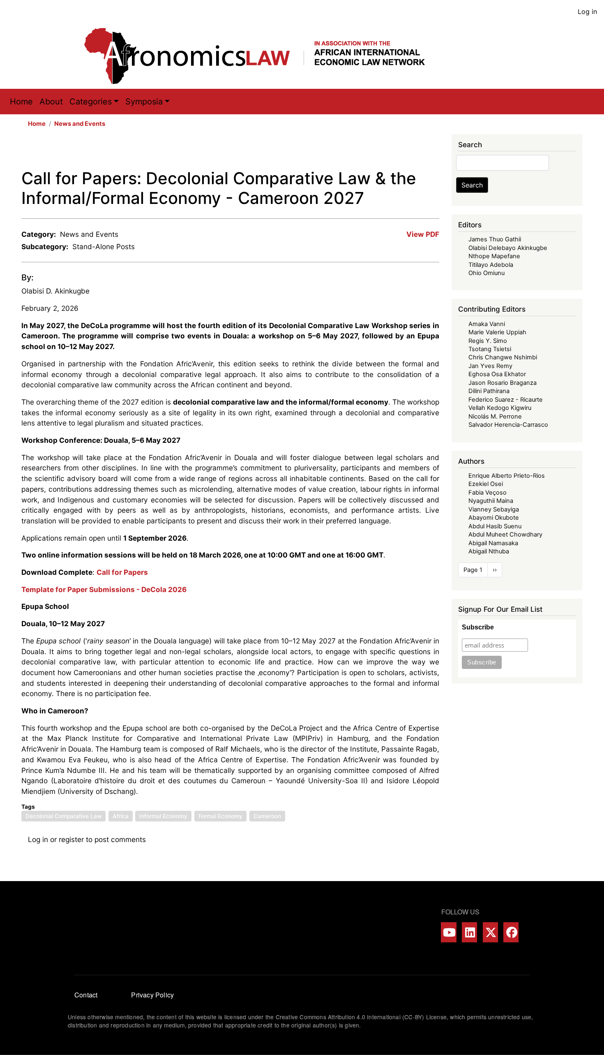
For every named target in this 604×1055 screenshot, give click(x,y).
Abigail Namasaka (493, 543)
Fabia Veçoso (487, 492)
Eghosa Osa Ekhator (497, 374)
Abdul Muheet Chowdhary (505, 534)
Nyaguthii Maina (490, 500)
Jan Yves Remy (490, 366)
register (71, 839)
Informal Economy (163, 816)
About (51, 101)
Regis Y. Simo (487, 341)
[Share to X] (387, 151)
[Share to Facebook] (376, 151)
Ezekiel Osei (485, 484)
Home (21, 101)
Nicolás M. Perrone (495, 416)
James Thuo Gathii (494, 239)
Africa (121, 816)
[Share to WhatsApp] (399, 151)
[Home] (263, 56)
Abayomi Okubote (493, 517)
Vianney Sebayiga (493, 509)
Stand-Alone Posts (103, 246)
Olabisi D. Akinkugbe (55, 291)
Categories (90, 101)
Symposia (144, 101)
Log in (587, 11)
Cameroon (267, 816)
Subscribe (478, 627)
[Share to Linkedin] (410, 151)
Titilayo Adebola (490, 264)
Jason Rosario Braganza (502, 382)
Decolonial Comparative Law (63, 816)
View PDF (422, 234)
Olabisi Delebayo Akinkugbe (507, 248)
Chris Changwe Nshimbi (502, 357)
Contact (85, 994)
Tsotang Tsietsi (489, 349)
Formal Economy (220, 816)
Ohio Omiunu (486, 273)
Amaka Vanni (486, 324)
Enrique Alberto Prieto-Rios (506, 475)
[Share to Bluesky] (422, 151)
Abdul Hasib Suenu (494, 526)
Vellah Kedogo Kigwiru (499, 408)
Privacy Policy (152, 994)
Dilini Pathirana (488, 391)
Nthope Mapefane (494, 256)
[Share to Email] (433, 151)
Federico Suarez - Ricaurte (505, 399)
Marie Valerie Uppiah (497, 332)
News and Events (79, 123)
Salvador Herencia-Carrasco (508, 424)
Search (472, 185)
